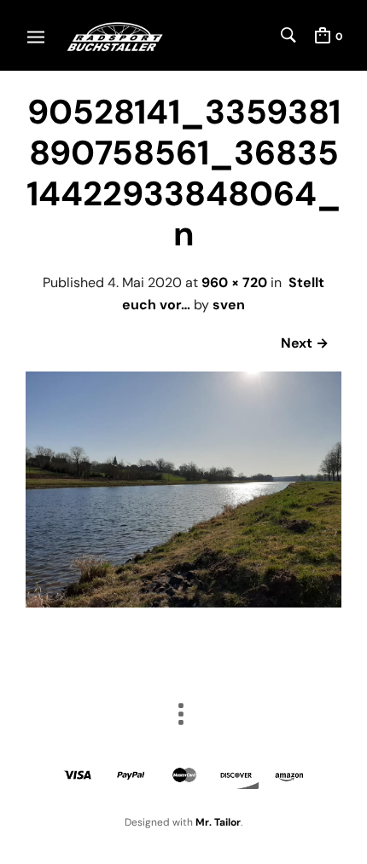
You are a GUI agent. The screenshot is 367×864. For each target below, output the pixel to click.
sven (229, 305)
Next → (305, 343)
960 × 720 (234, 282)
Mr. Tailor (218, 822)
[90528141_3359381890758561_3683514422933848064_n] (183, 603)
